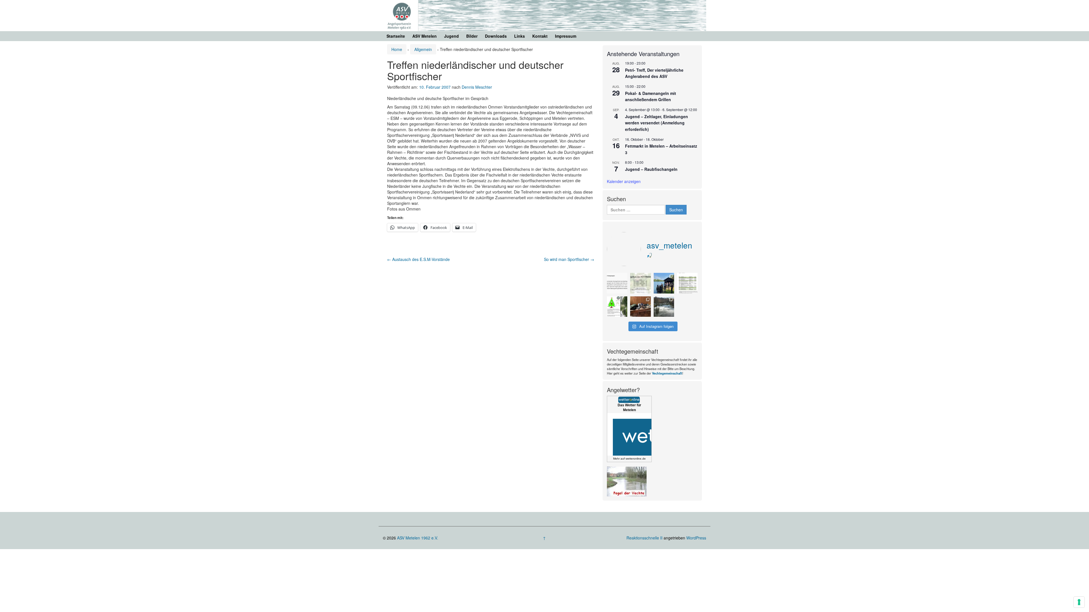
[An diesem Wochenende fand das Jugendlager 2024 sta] (664, 283)
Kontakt (540, 36)
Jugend (451, 36)
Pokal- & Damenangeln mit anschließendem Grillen (650, 96)
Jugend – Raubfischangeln (651, 169)
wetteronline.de (636, 458)
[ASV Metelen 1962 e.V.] (544, 15)
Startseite (396, 36)
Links (519, 36)
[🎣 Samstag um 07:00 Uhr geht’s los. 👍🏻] (617, 283)
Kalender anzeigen (624, 181)
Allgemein (423, 49)
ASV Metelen (424, 36)
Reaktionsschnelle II (644, 538)
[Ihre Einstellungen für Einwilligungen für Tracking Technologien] (1079, 602)
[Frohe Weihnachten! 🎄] (617, 306)
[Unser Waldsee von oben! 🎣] (664, 306)
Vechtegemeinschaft (667, 373)
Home (396, 49)
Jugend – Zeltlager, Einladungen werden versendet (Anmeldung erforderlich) (656, 123)
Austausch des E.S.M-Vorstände (418, 259)
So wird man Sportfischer (569, 259)
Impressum (565, 36)
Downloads (496, 36)
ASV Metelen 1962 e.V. (417, 538)
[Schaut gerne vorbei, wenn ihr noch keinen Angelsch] (640, 283)
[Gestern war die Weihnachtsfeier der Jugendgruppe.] (640, 306)
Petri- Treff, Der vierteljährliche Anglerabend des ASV (654, 73)
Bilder (472, 36)
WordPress (696, 538)
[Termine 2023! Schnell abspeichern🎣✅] (687, 283)
